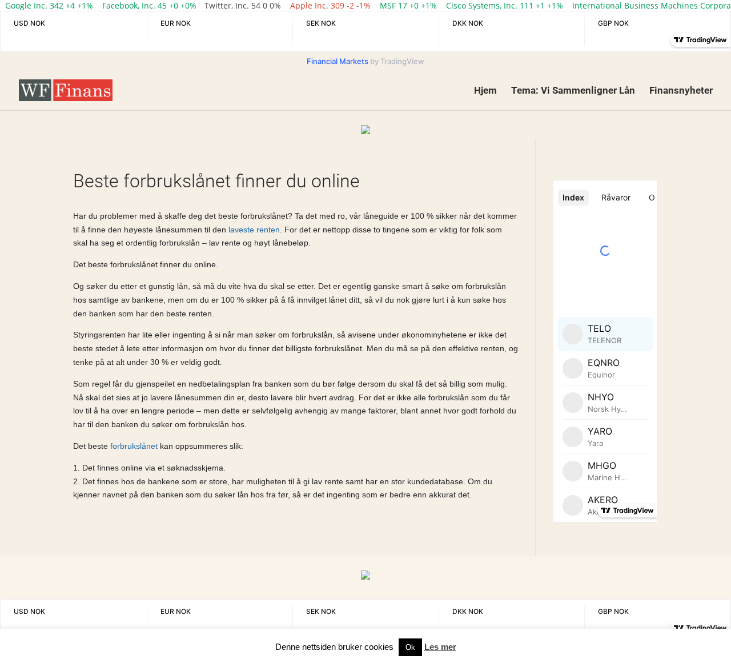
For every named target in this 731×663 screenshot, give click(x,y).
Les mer (440, 647)
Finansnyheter (681, 91)
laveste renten (253, 229)
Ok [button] (410, 647)
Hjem (485, 91)
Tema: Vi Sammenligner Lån (573, 91)
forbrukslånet (134, 446)
